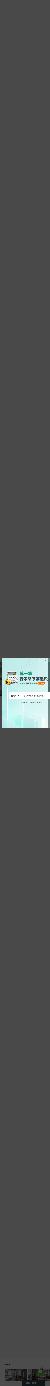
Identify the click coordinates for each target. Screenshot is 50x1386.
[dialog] (25, 693)
